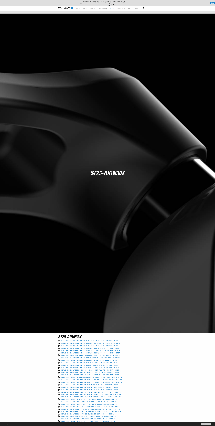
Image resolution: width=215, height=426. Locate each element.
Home (59, 12)
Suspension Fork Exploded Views (103, 12)
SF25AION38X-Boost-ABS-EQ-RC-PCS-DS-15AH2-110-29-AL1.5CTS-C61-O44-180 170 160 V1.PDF (90, 407)
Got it (205, 424)
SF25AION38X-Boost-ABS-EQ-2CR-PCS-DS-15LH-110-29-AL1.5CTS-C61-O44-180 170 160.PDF (89, 363)
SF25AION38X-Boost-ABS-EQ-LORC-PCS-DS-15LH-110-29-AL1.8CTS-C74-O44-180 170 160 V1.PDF (90, 397)
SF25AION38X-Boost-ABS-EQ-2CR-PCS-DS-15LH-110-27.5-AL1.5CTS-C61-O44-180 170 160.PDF (90, 355)
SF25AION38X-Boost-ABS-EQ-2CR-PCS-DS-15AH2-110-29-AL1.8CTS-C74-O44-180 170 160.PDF (90, 353)
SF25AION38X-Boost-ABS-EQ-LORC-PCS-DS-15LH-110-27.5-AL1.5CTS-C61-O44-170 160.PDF (89, 385)
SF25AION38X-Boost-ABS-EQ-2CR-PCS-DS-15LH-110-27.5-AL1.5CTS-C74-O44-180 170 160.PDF (90, 358)
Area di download (72, 12)
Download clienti (82, 12)
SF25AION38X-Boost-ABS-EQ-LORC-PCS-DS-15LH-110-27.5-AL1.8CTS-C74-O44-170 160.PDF (89, 389)
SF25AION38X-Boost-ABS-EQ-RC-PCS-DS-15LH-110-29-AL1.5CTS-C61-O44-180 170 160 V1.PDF (90, 421)
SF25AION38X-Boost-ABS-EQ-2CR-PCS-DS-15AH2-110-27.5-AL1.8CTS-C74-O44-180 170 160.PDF (90, 345)
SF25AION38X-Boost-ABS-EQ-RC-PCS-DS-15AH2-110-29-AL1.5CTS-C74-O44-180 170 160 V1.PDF (90, 409)
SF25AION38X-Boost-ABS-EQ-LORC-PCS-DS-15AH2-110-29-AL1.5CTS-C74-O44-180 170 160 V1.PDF (91, 380)
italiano (147, 8)
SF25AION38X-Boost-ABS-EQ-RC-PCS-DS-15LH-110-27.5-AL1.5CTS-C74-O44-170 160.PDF (88, 416)
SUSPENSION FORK (90, 12)
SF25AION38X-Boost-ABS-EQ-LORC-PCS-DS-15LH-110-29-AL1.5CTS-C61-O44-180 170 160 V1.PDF (90, 392)
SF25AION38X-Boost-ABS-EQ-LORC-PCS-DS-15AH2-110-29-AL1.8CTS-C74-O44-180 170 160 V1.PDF (91, 382)
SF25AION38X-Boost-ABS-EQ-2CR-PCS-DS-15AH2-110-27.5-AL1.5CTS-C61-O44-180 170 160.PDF (90, 341)
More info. (29, 424)
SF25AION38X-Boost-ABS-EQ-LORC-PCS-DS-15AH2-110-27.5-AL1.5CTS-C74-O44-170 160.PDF (89, 372)
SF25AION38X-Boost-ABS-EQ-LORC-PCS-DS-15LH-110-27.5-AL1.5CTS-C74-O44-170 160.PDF (89, 387)
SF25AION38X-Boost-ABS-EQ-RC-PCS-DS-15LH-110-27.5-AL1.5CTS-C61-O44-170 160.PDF (88, 414)
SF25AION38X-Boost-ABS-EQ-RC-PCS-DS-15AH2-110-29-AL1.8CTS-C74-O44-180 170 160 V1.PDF (90, 411)
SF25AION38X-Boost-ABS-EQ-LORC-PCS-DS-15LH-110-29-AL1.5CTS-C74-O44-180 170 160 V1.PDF (90, 394)
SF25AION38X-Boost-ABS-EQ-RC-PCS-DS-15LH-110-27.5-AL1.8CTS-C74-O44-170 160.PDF (88, 419)
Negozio (137, 8)
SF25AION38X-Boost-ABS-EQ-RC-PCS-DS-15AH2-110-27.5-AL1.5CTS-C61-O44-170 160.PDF (88, 399)
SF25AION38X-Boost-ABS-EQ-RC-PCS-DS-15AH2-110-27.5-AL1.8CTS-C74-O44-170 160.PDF (88, 404)
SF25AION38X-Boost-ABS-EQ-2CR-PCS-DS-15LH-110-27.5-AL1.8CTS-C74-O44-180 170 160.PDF (90, 360)
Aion (113, 12)
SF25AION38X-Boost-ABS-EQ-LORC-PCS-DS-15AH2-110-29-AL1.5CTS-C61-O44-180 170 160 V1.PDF (91, 377)
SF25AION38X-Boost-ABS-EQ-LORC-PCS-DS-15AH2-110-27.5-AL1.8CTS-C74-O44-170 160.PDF (89, 375)
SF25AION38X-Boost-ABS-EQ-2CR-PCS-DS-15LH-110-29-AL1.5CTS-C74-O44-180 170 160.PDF (89, 365)
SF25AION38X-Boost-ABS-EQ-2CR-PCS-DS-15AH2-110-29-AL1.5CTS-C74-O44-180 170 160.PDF (90, 350)
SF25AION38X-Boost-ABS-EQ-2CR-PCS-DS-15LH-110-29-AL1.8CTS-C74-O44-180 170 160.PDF (89, 368)
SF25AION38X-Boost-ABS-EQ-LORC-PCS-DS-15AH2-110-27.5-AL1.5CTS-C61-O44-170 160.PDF (89, 370)
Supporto (64, 12)
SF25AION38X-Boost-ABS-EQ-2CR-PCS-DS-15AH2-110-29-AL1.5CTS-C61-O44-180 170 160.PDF (90, 348)
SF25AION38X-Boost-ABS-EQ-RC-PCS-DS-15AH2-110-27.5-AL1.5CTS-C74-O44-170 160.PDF (88, 402)
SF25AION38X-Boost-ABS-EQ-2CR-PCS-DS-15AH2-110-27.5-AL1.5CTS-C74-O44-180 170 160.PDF (90, 343)
